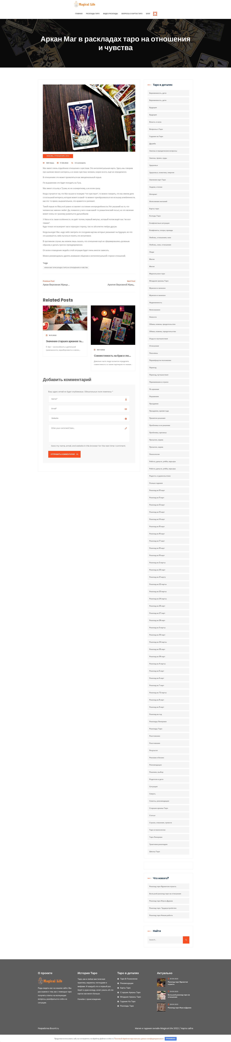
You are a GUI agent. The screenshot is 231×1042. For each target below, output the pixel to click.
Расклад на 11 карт (156, 497)
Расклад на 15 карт (157, 526)
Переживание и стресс (158, 382)
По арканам (154, 389)
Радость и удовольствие (160, 476)
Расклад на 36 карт (157, 656)
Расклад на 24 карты (158, 599)
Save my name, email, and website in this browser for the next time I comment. (88, 445)
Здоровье (153, 165)
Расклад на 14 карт (157, 519)
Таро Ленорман (155, 837)
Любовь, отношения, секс (57, 156)
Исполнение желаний (158, 201)
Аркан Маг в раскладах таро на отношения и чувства (66, 268)
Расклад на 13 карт (157, 512)
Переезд (152, 367)
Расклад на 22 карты (158, 584)
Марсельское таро (157, 273)
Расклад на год (155, 714)
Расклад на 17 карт (157, 541)
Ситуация (153, 786)
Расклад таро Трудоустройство (162, 908)
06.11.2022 (100, 350)
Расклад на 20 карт (157, 570)
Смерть (152, 794)
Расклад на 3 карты (157, 627)
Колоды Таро (155, 216)
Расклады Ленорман (158, 721)
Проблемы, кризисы (158, 432)
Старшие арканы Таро (158, 808)
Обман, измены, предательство (162, 331)
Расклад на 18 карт (157, 548)
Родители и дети (156, 779)
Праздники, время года (159, 411)
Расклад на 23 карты (158, 591)
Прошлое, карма (156, 440)
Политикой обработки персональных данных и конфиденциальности (139, 1039)
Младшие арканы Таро (159, 281)
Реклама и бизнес (156, 757)
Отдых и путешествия (158, 338)
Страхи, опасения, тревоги (160, 822)
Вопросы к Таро (156, 129)
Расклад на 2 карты (157, 562)
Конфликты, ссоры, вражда (161, 230)
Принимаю (170, 1039)
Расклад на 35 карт (157, 649)
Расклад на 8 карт (156, 700)
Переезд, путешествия (158, 375)
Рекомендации (155, 765)
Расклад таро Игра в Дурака (161, 901)
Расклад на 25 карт (157, 606)
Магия (151, 259)
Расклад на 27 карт (157, 613)
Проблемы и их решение (159, 425)
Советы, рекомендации (159, 801)
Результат (153, 750)
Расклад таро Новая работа (161, 915)
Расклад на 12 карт (157, 505)
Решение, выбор (156, 772)
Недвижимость (155, 302)
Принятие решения (157, 418)
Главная (78, 14)
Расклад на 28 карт (157, 620)
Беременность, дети (157, 93)
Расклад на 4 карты (157, 664)
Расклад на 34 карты (158, 642)
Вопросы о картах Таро (132, 14)
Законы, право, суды (158, 158)
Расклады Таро (92, 14)
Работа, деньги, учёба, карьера (162, 461)
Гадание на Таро (156, 136)
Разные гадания (156, 483)
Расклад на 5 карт (156, 671)
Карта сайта (187, 1028)
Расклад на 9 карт (156, 707)
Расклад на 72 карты (158, 692)
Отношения (154, 346)
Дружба (152, 143)
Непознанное (154, 310)
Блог (148, 14)
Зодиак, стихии (155, 187)
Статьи (152, 815)
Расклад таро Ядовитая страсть (162, 886)
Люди (151, 252)
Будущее (153, 107)
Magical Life (166, 1028)
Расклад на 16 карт (157, 533)
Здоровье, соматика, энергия (161, 172)
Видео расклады (110, 14)
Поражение (154, 396)
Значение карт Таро (157, 180)
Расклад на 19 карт (157, 555)
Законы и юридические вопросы (163, 151)
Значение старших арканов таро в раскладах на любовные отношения (65, 341)
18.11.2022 (52, 335)
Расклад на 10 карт (157, 490)
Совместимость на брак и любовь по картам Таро (113, 356)
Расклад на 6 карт (156, 678)
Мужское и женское (157, 288)
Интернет (153, 194)
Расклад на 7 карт (156, 685)
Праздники (153, 403)
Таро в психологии (157, 830)
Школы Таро (154, 851)
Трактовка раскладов (158, 844)
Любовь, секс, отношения (160, 245)
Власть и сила (155, 122)
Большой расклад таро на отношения (165, 893)
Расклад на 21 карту (157, 577)
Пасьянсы (153, 353)
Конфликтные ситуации (159, 223)
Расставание (154, 736)
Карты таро (154, 208)
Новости (153, 317)
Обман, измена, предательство (162, 324)
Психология (154, 454)
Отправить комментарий (63, 454)
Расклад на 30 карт (157, 635)
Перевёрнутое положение (160, 360)
